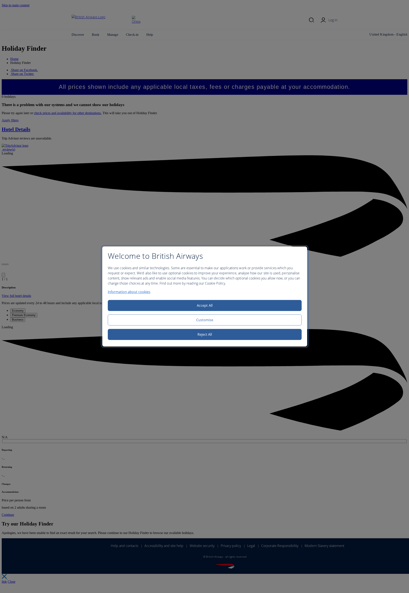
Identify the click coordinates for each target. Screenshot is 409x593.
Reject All (204, 334)
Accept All (205, 305)
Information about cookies (129, 291)
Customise (204, 320)
